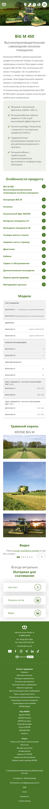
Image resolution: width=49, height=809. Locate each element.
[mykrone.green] (29, 4)
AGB (24, 787)
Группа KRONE (24, 727)
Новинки (24, 672)
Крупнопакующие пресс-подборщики (24, 691)
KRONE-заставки (24, 721)
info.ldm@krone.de (24, 646)
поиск (24, 792)
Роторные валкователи (24, 681)
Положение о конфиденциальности (24, 783)
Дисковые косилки (24, 675)
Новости (24, 733)
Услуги (24, 738)
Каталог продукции (24, 669)
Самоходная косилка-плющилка (24, 700)
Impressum (24, 796)
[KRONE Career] (34, 4)
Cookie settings (25, 801)
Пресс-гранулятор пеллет (24, 694)
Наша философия (24, 724)
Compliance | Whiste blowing (24, 778)
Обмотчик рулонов (24, 688)
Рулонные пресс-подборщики (24, 684)
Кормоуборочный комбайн (24, 703)
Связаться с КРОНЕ (24, 754)
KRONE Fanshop (24, 718)
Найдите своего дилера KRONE (24, 760)
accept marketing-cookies (26, 550)
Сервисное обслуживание (24, 757)
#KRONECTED (24, 730)
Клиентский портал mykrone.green (24, 741)
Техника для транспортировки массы (24, 697)
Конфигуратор (24, 751)
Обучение (24, 745)
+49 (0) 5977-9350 (26, 639)
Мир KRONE (25, 711)
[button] (18, 557)
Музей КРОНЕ (24, 715)
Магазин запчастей (24, 748)
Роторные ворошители (24, 678)
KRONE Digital (24, 706)
